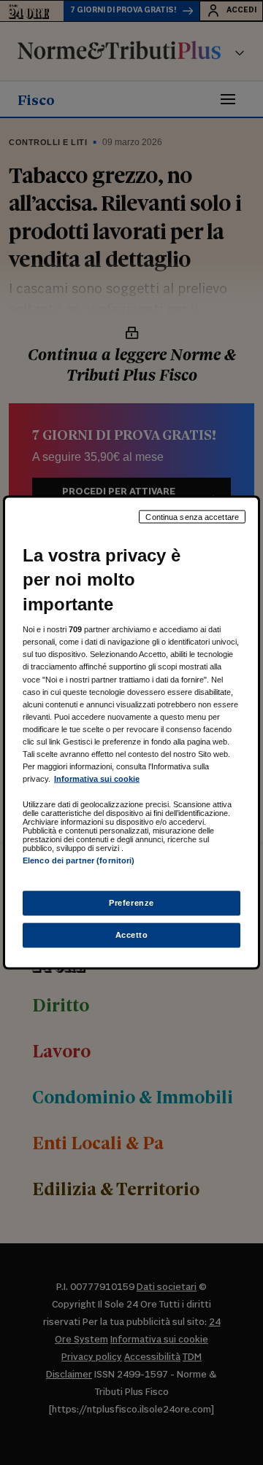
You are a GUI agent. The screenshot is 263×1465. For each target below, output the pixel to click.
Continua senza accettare (192, 516)
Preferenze (131, 902)
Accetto (131, 934)
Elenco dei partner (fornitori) (78, 860)
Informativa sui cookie (97, 778)
